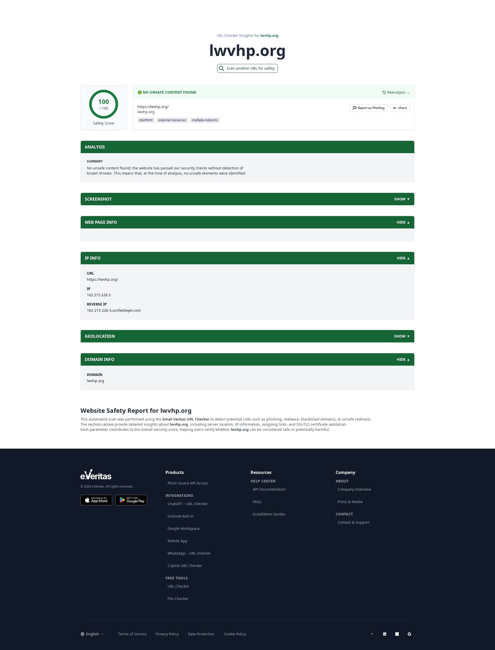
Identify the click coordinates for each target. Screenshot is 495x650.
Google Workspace (184, 528)
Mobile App (177, 540)
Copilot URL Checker (185, 565)
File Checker (178, 598)
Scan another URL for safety (251, 68)
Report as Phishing (371, 108)
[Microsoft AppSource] (397, 634)
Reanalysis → (398, 92)
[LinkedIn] (385, 634)
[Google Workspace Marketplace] (409, 634)
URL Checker (178, 586)
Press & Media (350, 501)
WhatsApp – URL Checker (189, 553)
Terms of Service (132, 633)
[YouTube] (372, 634)
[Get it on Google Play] (131, 500)
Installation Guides (269, 514)
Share (402, 108)
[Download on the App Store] (96, 500)
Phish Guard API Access (188, 483)
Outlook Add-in (181, 516)
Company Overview (354, 489)
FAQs (257, 501)
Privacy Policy (167, 633)
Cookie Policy (235, 633)
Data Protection (201, 633)
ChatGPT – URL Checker (188, 503)
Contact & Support (353, 522)
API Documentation (269, 489)
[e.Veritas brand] (113, 474)
